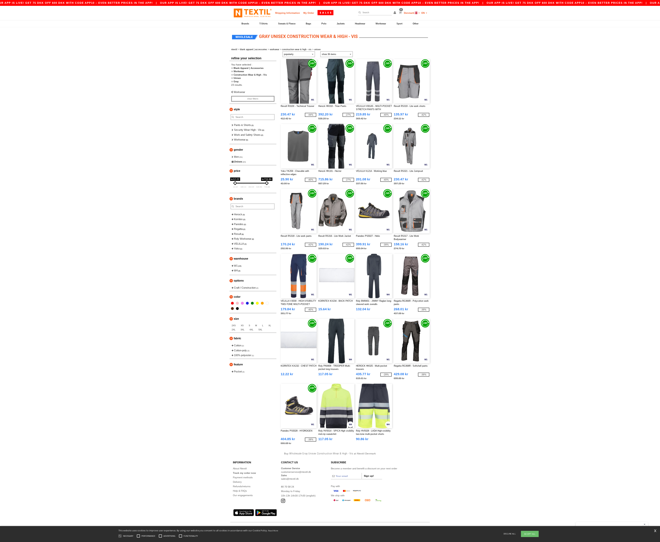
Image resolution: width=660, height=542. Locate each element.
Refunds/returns (241, 486)
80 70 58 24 (287, 486)
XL (269, 325)
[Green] (252, 303)
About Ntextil (240, 468)
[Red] (232, 303)
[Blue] (247, 303)
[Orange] (262, 303)
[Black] (237, 308)
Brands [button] (238, 198)
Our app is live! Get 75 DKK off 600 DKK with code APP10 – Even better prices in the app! (238, 2)
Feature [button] (238, 364)
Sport (399, 23)
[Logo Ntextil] (253, 13)
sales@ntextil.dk (290, 478)
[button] (395, 13)
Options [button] (239, 280)
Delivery (237, 481)
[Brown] (232, 308)
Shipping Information (287, 13)
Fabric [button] (237, 338)
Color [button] (237, 296)
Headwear (360, 23)
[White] (267, 303)
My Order (308, 13)
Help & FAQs (240, 490)
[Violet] (242, 303)
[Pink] (237, 303)
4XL (251, 329)
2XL (233, 329)
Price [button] (237, 170)
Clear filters (252, 99)
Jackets (341, 23)
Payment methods (243, 477)
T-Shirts (263, 23)
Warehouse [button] (241, 258)
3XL (242, 329)
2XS (234, 325)
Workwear (381, 23)
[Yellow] (257, 303)
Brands (245, 23)
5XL (260, 329)
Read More (273, 530)
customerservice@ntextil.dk (296, 472)
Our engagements (243, 495)
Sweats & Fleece (286, 23)
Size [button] (236, 318)
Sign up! (369, 475)
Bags (308, 23)
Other (416, 23)
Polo (323, 23)
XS (242, 325)
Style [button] (237, 109)
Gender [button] (238, 149)
